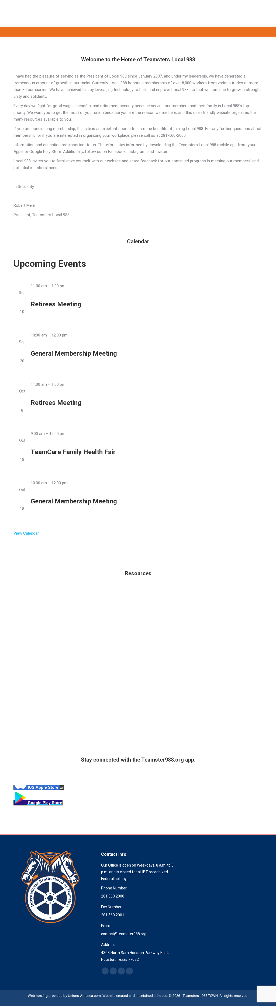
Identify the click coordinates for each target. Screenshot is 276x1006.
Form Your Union (223, 734)
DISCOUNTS (52, 734)
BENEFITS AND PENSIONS (138, 734)
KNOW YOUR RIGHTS (138, 654)
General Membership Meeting (74, 353)
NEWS (224, 654)
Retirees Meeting (56, 304)
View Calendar (26, 533)
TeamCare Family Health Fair (73, 452)
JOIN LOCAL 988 (52, 654)
